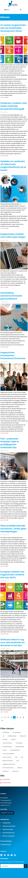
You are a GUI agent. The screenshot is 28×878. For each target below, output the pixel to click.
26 (17, 717)
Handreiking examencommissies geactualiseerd (11, 295)
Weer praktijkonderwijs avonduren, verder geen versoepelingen (13, 528)
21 (2, 717)
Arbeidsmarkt (6, 823)
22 (5, 717)
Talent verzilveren (7, 829)
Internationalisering (8, 832)
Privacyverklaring (5, 844)
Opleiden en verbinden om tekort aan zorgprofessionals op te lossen (13, 166)
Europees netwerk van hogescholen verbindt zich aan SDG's (12, 574)
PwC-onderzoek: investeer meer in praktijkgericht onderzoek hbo (9, 443)
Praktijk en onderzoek (8, 826)
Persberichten (6, 783)
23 (8, 717)
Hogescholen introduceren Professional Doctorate (12, 355)
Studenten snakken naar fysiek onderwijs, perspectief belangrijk (13, 106)
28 (23, 717)
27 (20, 717)
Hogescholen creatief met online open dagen (13, 235)
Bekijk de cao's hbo (7, 812)
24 (11, 717)
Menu (7, 10)
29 (2, 720)
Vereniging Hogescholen (14, 4)
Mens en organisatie (8, 836)
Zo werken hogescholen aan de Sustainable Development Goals (13, 28)
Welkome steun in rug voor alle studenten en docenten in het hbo (12, 642)
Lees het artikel (4, 97)
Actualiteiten (6, 779)
